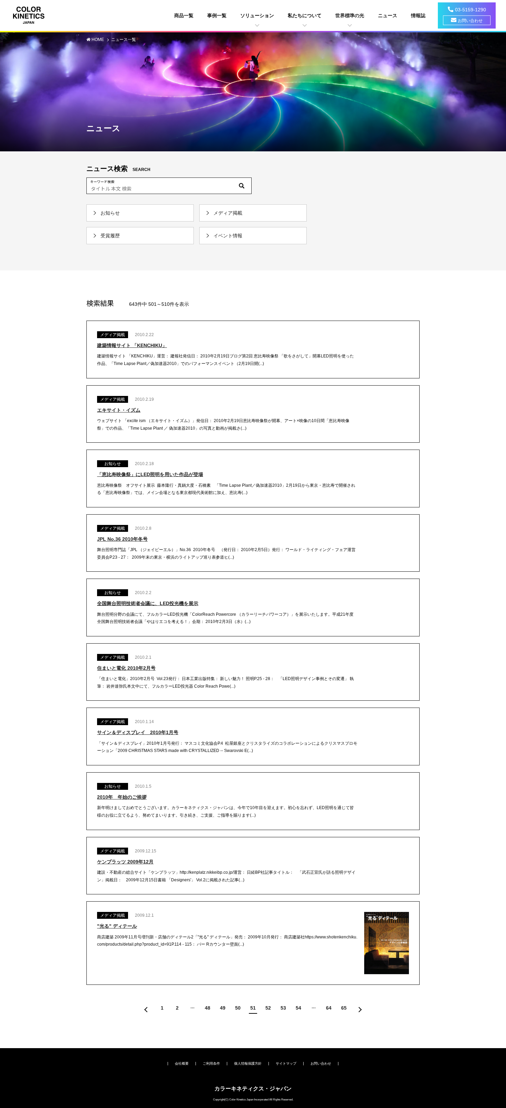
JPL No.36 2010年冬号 (122, 539)
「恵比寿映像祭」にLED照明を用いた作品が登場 (150, 474)
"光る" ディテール (117, 926)
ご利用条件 (211, 1063)
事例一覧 (216, 15)
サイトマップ (286, 1063)
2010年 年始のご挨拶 (122, 797)
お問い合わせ (470, 20)
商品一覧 (183, 15)
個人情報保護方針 (248, 1063)
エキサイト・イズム (118, 410)
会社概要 (182, 1063)
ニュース (387, 15)
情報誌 (418, 15)
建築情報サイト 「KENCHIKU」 (132, 345)
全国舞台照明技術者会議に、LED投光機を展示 (147, 603)
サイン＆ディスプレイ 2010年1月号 (137, 732)
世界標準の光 (349, 15)
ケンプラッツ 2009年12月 (125, 861)
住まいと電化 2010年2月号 (126, 668)
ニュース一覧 (123, 39)
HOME (98, 39)
